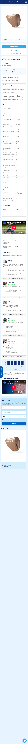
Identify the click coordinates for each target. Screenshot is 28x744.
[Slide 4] (15, 35)
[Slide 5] (18, 35)
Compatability (14, 80)
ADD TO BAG (14, 46)
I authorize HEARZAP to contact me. (11, 420)
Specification (5, 80)
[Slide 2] (10, 35)
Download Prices (1, 372)
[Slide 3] (13, 35)
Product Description (7, 77)
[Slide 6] (20, 35)
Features (16, 77)
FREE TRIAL (14, 51)
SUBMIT (14, 423)
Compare (8, 40)
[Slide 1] (8, 35)
